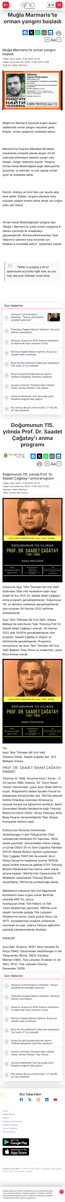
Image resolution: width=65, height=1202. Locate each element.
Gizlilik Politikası (10, 1125)
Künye (5, 1111)
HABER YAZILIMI (10, 1168)
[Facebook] (21, 1100)
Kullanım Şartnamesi (12, 1121)
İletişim (5, 1118)
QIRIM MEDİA (8, 1114)
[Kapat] (62, 1191)
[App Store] (32, 1152)
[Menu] (59, 5)
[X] (29, 1100)
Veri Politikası (8, 1132)
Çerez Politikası (9, 1128)
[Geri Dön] (5, 5)
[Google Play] (32, 1142)
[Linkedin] (47, 1100)
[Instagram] (38, 1100)
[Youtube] (55, 1100)
